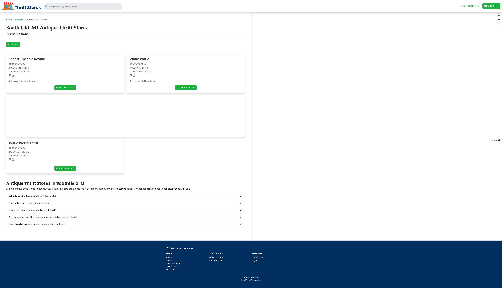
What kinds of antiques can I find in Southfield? (32, 195)
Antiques (19, 19)
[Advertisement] (87, 115)
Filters (13, 44)
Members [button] (490, 6)
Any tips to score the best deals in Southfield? (32, 210)
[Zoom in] (499, 16)
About (169, 260)
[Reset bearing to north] (499, 23)
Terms (255, 277)
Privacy (247, 277)
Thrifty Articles (172, 266)
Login (254, 260)
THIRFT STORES (468, 6)
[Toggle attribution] (499, 140)
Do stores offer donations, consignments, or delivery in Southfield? (43, 217)
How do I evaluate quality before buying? (30, 203)
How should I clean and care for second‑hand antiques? (37, 224)
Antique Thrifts (216, 257)
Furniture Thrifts (216, 260)
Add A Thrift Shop (174, 263)
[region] (376, 77)
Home (9, 19)
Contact (170, 269)
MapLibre (493, 140)
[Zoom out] (499, 19)
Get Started (257, 257)
